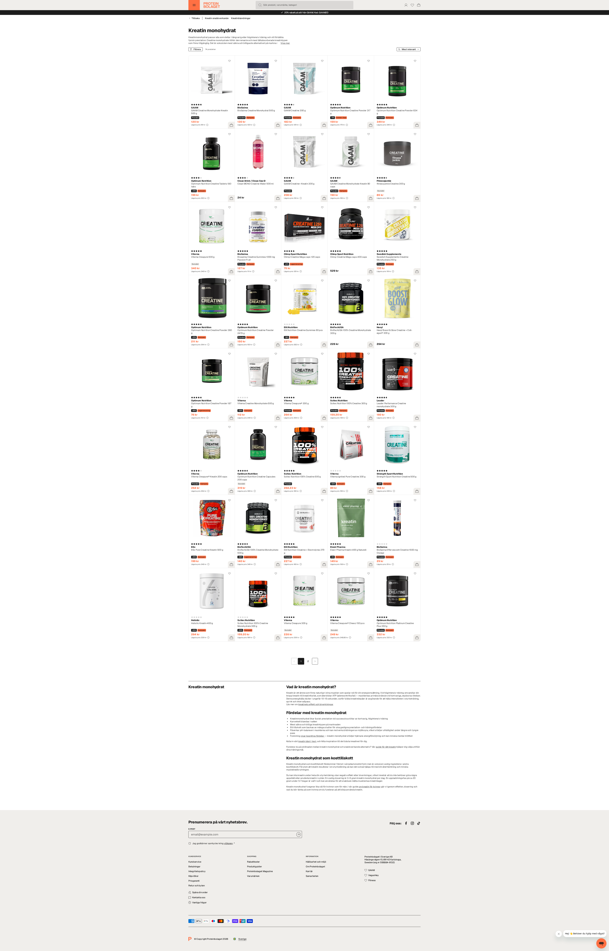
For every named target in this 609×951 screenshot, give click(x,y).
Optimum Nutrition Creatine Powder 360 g (211, 331)
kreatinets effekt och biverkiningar (315, 704)
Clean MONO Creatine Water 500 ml (255, 183)
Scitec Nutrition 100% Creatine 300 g (348, 403)
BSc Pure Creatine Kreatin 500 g (207, 549)
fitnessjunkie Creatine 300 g (391, 183)
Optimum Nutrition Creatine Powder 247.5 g (255, 331)
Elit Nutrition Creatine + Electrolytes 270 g (304, 551)
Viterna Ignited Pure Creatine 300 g (347, 476)
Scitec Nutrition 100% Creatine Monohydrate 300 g (252, 625)
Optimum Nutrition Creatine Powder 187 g (211, 405)
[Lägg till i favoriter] (229, 61)
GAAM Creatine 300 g (295, 110)
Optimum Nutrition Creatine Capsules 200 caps (256, 478)
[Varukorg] (419, 5)
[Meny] (194, 5)
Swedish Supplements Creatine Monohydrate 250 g (392, 258)
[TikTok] (419, 823)
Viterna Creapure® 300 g (296, 403)
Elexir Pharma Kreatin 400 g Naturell (348, 549)
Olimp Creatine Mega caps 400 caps (348, 257)
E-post (191, 829)
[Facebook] (406, 823)
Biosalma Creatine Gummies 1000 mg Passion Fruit (256, 258)
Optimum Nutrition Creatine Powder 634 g (397, 112)
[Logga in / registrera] (406, 5)
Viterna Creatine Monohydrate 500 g (255, 403)
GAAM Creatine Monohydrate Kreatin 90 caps (350, 185)
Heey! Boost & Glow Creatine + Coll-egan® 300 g (394, 331)
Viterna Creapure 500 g (203, 257)
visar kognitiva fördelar (312, 735)
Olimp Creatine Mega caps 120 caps (302, 257)
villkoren (228, 843)
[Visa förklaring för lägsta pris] (207, 125)
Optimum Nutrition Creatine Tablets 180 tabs (211, 185)
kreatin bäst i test (307, 741)
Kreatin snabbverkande (217, 18)
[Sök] (260, 5)
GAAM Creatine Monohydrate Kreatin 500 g (209, 112)
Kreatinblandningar (241, 18)
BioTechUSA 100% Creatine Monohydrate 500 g (257, 551)
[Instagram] (412, 823)
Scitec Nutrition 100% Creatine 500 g (302, 476)
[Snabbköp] (231, 125)
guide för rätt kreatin (386, 746)
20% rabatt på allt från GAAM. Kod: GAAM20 (306, 12)
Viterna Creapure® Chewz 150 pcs (347, 623)
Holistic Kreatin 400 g (202, 623)
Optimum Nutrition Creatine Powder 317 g (350, 112)
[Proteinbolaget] (212, 5)
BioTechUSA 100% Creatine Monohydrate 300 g (350, 331)
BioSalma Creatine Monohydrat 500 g (256, 110)
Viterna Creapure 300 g (295, 623)
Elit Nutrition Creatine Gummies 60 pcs (303, 330)
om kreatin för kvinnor (370, 786)
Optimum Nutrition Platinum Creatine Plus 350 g (395, 625)
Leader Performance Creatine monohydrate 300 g (391, 405)
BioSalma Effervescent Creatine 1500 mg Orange (397, 551)
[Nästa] (315, 661)
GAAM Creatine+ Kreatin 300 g (299, 183)
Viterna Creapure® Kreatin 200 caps (209, 476)
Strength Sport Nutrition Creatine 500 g (396, 476)
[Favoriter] (412, 5)
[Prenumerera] (298, 834)
